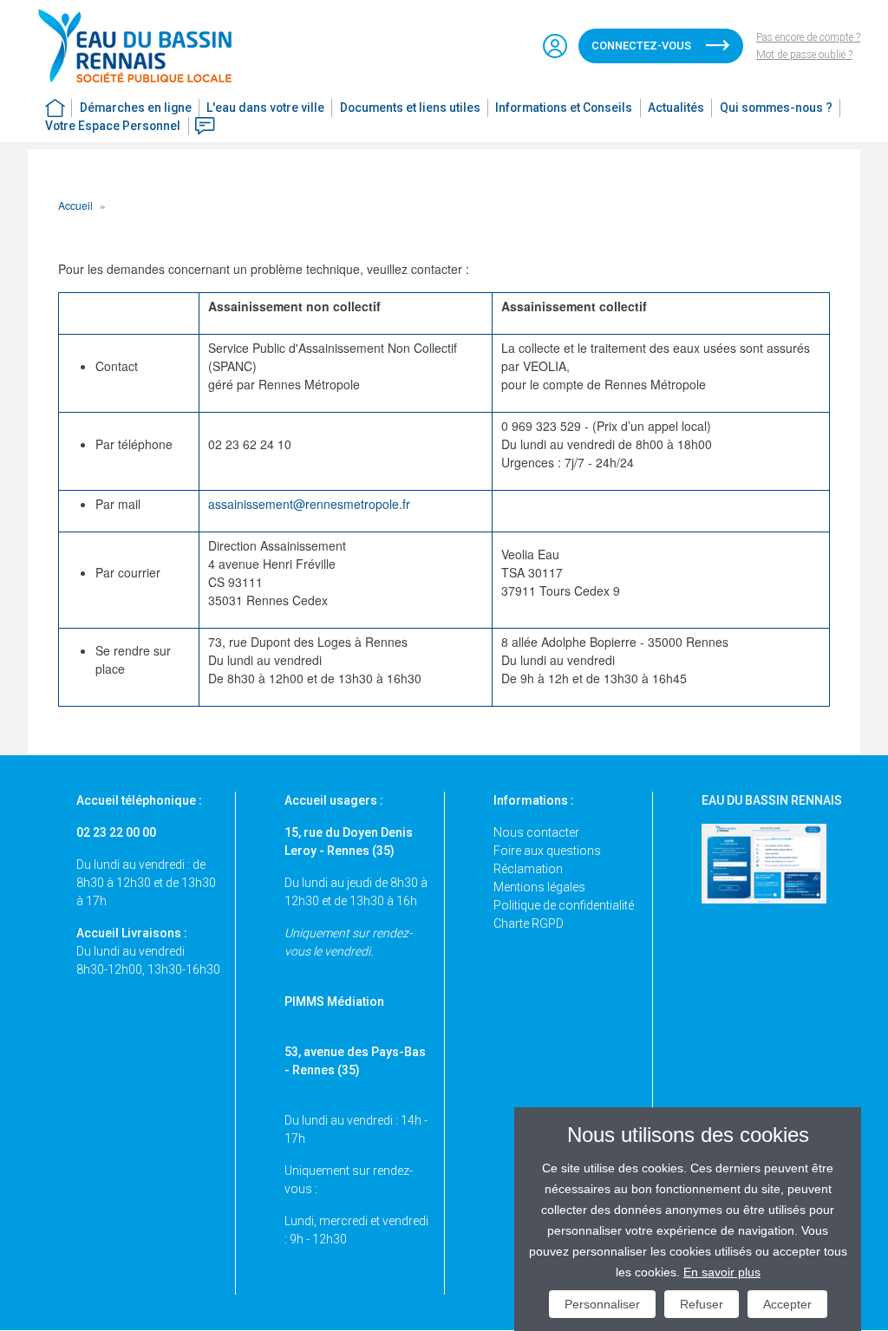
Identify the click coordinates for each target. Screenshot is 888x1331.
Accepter (787, 1304)
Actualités (676, 107)
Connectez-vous (641, 45)
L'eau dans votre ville (265, 107)
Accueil (75, 205)
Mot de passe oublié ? (804, 55)
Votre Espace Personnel (112, 126)
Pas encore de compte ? (808, 37)
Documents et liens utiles (410, 107)
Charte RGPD (528, 923)
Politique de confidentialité (563, 905)
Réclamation (528, 869)
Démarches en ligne (136, 107)
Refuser (701, 1304)
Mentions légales (539, 887)
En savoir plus (722, 1272)
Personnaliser (602, 1304)
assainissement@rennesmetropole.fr (309, 503)
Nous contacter (536, 832)
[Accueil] (143, 46)
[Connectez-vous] (555, 46)
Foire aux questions (547, 851)
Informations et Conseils (563, 107)
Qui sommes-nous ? (776, 107)
